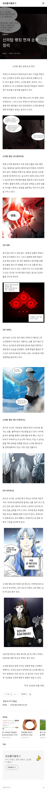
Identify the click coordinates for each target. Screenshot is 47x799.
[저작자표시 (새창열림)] (30, 694)
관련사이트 (6, 787)
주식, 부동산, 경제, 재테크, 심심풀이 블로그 (18, 760)
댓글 (4, 744)
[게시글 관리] (14, 694)
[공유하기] (11, 694)
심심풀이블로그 (9, 3)
